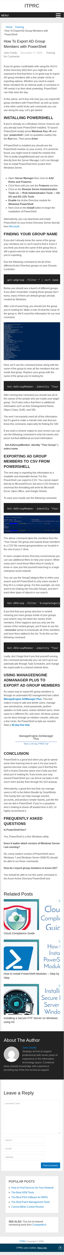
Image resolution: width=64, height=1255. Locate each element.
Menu (5, 15)
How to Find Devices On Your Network (32, 1187)
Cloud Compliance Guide (19, 933)
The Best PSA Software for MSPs (29, 1197)
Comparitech (39, 1224)
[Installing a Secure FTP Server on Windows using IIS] (32, 999)
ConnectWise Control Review (27, 1207)
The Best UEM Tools (22, 1192)
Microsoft (14, 226)
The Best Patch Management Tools (30, 1202)
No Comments (12, 56)
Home (9, 27)
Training (19, 27)
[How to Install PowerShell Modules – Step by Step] (32, 955)
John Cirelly (10, 53)
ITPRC (31, 5)
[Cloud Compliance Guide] (32, 914)
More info (42, 1248)
